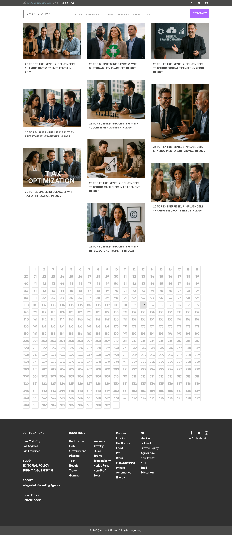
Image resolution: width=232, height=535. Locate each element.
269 (107, 362)
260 (26, 362)
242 (44, 355)
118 (188, 305)
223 (53, 348)
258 (188, 355)
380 (26, 405)
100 (26, 305)
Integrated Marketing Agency (41, 485)
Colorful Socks (32, 500)
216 (170, 341)
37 (179, 276)
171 (125, 326)
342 (44, 391)
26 (80, 276)
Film (143, 433)
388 (98, 405)
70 (116, 291)
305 (71, 376)
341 (35, 391)
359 (197, 391)
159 (197, 319)
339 (197, 383)
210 (116, 341)
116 (170, 305)
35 (161, 276)
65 (71, 291)
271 (125, 362)
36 (170, 276)
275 (161, 362)
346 (80, 391)
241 (35, 355)
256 (170, 355)
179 (197, 326)
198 (188, 333)
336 (170, 383)
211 (125, 341)
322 (44, 383)
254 (152, 355)
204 (62, 341)
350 (116, 391)
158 (188, 319)
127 (89, 312)
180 (26, 333)
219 (197, 341)
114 (152, 305)
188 (98, 333)
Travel (73, 470)
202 (44, 341)
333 (143, 383)
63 (53, 291)
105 (71, 305)
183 (53, 333)
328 (98, 383)
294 (152, 369)
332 (134, 383)
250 (116, 355)
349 (107, 391)
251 (125, 355)
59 (197, 284)
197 (179, 333)
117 (179, 305)
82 (44, 298)
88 (98, 298)
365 (71, 398)
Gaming (74, 475)
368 (98, 398)
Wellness (99, 441)
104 (62, 305)
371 (125, 398)
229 (107, 348)
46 (80, 284)
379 (197, 398)
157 (179, 319)
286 (80, 369)
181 (35, 333)
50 (116, 284)
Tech (72, 460)
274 (152, 362)
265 (71, 362)
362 (44, 398)
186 (80, 333)
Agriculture (148, 453)
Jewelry (99, 446)
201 (35, 341)
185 (71, 333)
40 (26, 284)
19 (197, 269)
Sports (98, 455)
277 (179, 362)
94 (152, 298)
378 (188, 398)
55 (161, 284)
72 (134, 291)
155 (161, 319)
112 (134, 305)
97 (179, 298)
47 (89, 284)
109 (107, 305)
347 (89, 391)
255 (161, 355)
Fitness (120, 467)
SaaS (144, 467)
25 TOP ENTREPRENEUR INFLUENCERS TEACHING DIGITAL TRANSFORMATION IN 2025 (178, 68)
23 (53, 276)
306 (80, 376)
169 (107, 326)
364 (62, 398)
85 (71, 298)
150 (116, 319)
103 (53, 305)
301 (35, 376)
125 (71, 312)
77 (179, 291)
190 (116, 333)
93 (143, 298)
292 (134, 369)
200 (26, 341)
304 (62, 376)
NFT (143, 462)
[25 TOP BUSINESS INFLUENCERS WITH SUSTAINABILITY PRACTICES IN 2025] (116, 39)
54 (152, 284)
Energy (120, 477)
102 (44, 305)
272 (134, 362)
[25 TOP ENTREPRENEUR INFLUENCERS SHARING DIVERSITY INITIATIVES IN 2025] (52, 39)
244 (62, 355)
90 (116, 298)
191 (125, 333)
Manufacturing (125, 462)
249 (107, 355)
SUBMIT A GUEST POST (38, 470)
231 (125, 348)
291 (125, 369)
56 (170, 284)
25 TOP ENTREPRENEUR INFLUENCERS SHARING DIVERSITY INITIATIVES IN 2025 (50, 68)
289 (107, 369)
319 (197, 376)
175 (161, 326)
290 (116, 369)
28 (98, 276)
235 (161, 348)
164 (62, 326)
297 (179, 369)
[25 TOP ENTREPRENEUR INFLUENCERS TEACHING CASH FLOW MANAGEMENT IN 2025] (116, 158)
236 (170, 348)
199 (197, 333)
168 (98, 326)
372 (134, 398)
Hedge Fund (101, 465)
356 (170, 391)
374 (152, 398)
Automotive (123, 472)
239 (197, 348)
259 (197, 355)
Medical (146, 438)
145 (71, 319)
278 (188, 362)
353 (143, 391)
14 (152, 269)
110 (116, 305)
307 (89, 376)
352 (134, 391)
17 (179, 269)
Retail (119, 458)
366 (80, 398)
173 (143, 326)
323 (53, 383)
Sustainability (102, 460)
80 (26, 298)
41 (35, 284)
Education (147, 472)
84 (62, 298)
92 (134, 298)
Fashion (121, 438)
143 (53, 319)
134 (152, 312)
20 (26, 276)
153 (143, 319)
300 (26, 376)
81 (35, 298)
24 (62, 276)
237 (179, 348)
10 (116, 269)
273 (143, 362)
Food (119, 448)
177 (179, 326)
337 (179, 383)
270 (116, 362)
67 (89, 291)
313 (143, 376)
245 (71, 355)
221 (35, 348)
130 (116, 312)
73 (143, 291)
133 (143, 312)
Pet (118, 453)
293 (143, 369)
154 (152, 319)
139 (197, 312)
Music (97, 451)
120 (26, 312)
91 (125, 298)
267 (89, 362)
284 (62, 369)
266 (80, 362)
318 (188, 376)
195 (161, 333)
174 (152, 326)
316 (170, 376)
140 (26, 319)
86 (80, 298)
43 (53, 284)
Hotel (72, 446)
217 (179, 341)
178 (188, 326)
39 (197, 276)
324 (62, 383)
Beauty (73, 465)
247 (89, 355)
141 (35, 319)
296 (170, 369)
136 (170, 312)
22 (44, 276)
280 (26, 369)
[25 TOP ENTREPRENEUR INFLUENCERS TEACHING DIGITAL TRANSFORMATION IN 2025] (180, 39)
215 (161, 341)
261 (35, 362)
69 (107, 291)
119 (197, 305)
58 (188, 284)
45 (71, 284)
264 (62, 362)
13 (143, 269)
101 (35, 305)
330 (116, 383)
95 (161, 298)
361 (35, 398)
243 (53, 355)
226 (80, 348)
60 (26, 291)
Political (146, 443)
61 (35, 291)
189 (107, 333)
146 (80, 319)
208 (98, 341)
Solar (97, 475)
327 (89, 383)
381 (35, 405)
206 (80, 341)
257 (179, 355)
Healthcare (123, 443)
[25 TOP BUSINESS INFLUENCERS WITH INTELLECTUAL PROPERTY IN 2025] (116, 222)
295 (161, 369)
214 (152, 341)
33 (143, 276)
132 (134, 312)
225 (71, 348)
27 (89, 276)
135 (161, 312)
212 (134, 341)
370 (116, 398)
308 (98, 376)
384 (62, 405)
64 (62, 291)
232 (134, 348)
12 (134, 269)
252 (134, 355)
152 (134, 319)
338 (188, 383)
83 (53, 298)
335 (161, 383)
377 (179, 398)
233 (143, 348)
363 (53, 398)
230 (116, 348)
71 (125, 291)
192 (134, 333)
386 (80, 405)
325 (71, 383)
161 (35, 326)
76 (170, 291)
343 (53, 391)
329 (107, 383)
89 (107, 298)
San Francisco (31, 451)
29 (107, 276)
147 (89, 319)
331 (125, 383)
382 (44, 405)
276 (170, 362)
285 (71, 369)
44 (62, 284)
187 (89, 333)
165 (71, 326)
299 (197, 369)
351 (125, 391)
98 (188, 298)
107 (89, 305)
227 (89, 348)
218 (188, 341)
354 (152, 391)
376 (170, 398)
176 (170, 326)
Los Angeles (30, 446)
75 (161, 291)
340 (26, 391)
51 (125, 284)
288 (98, 369)
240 (26, 355)
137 (179, 312)
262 (44, 362)
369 (107, 398)
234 (152, 348)
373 (143, 398)
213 (143, 341)
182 (44, 333)
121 (35, 312)
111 (125, 305)
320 (26, 383)
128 (98, 312)
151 (125, 319)
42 (44, 284)
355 (161, 391)
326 (80, 383)
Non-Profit (100, 470)
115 (161, 305)
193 (143, 333)
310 (116, 376)
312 (134, 376)
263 (53, 362)
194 (152, 333)
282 (44, 369)
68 (98, 291)
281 (35, 369)
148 (98, 319)
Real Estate (76, 441)
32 (134, 276)
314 (152, 376)
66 (80, 291)
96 (170, 298)
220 (26, 348)
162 (44, 326)
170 (116, 326)
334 (152, 383)
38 (188, 276)
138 (188, 312)
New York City (32, 441)
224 (62, 348)
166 (80, 326)
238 (188, 348)
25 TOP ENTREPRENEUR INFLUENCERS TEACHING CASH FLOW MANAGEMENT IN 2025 (114, 187)
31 (125, 276)
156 (170, 319)
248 (98, 355)
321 (35, 383)
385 (71, 405)
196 (170, 333)
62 (44, 291)
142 (44, 319)
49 (107, 284)
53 (143, 284)
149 (107, 319)
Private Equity (150, 448)
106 (80, 305)
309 (107, 376)
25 (71, 276)
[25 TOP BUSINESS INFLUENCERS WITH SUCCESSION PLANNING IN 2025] (116, 99)
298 (188, 369)
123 (53, 312)
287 (89, 369)
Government (77, 451)
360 (26, 398)
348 (98, 391)
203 (53, 341)
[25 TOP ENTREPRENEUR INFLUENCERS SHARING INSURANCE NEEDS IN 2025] (180, 182)
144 (62, 319)
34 (152, 276)
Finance (121, 433)
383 (53, 405)
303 (53, 376)
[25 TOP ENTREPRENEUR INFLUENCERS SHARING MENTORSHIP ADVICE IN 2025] (180, 113)
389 (107, 405)
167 (89, 326)
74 (152, 291)
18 (188, 269)
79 (197, 291)
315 (161, 376)
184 (62, 333)
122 (44, 312)
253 (143, 355)
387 (89, 405)
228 (98, 348)
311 (125, 376)
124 (62, 312)
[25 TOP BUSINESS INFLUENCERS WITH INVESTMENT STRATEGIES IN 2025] (52, 108)
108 (98, 305)
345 (71, 391)
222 (44, 348)
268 (98, 362)
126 (80, 312)
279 (197, 362)
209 (107, 341)
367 (89, 398)
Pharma (74, 455)
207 (89, 341)
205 (71, 341)
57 (179, 284)
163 (53, 326)
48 (98, 284)
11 (125, 269)
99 (197, 298)
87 (89, 298)
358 (188, 391)
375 (161, 398)
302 (44, 376)
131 (125, 312)
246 (80, 355)
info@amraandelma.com (39, 2)
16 (170, 269)
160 (26, 326)
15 (161, 269)
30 (116, 276)
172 (134, 326)
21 (35, 276)
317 (179, 376)
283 (53, 369)
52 (134, 284)
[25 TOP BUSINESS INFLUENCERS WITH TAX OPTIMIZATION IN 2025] (52, 167)
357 (179, 391)
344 (62, 391)
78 (188, 291)
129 (107, 312)
